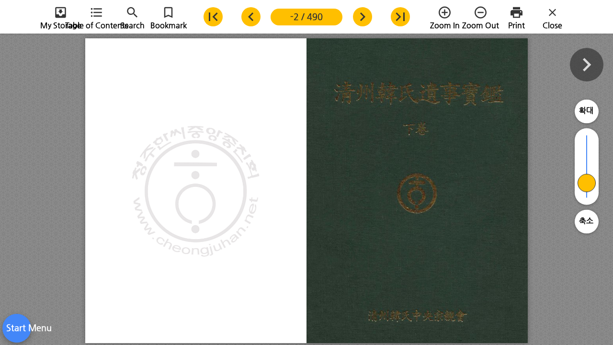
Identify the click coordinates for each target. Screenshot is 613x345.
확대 (586, 110)
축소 (586, 220)
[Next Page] (362, 17)
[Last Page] (400, 17)
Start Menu (16, 327)
